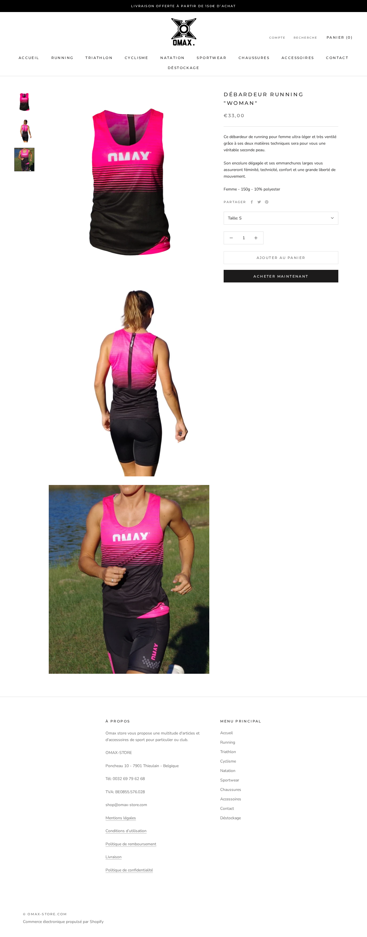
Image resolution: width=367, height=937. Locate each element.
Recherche (305, 38)
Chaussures (254, 58)
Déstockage (183, 68)
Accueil (29, 58)
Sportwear (212, 58)
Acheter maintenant (280, 276)
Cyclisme (136, 58)
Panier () (340, 38)
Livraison (114, 857)
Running (62, 58)
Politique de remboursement (131, 844)
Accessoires (298, 58)
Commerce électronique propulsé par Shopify (63, 921)
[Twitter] (259, 202)
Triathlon (99, 58)
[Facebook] (251, 202)
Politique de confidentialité (129, 870)
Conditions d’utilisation (126, 831)
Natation (172, 58)
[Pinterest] (266, 202)
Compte (277, 38)
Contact (337, 58)
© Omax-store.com (45, 914)
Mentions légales (121, 818)
